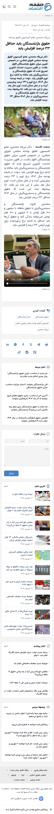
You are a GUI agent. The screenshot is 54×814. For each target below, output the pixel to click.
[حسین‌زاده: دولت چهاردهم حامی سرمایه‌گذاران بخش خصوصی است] (42, 629)
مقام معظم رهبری (40, 770)
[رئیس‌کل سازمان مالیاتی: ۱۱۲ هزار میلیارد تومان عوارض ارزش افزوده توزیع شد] (42, 540)
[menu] (15, 7)
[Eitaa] (35, 352)
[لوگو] (40, 6)
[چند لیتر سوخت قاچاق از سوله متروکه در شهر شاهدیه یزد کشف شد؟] (42, 570)
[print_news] (47, 344)
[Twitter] (31, 344)
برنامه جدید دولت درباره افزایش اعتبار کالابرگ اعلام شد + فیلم (19, 509)
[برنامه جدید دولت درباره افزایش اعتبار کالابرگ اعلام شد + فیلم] (42, 511)
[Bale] (27, 352)
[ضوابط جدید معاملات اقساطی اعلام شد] (42, 600)
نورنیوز (13, 775)
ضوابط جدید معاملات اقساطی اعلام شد (20, 598)
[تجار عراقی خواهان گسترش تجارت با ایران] (42, 555)
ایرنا (22, 775)
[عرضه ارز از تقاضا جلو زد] (42, 496)
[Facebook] (23, 344)
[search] (9, 6)
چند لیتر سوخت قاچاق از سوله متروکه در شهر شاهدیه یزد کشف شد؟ (18, 568)
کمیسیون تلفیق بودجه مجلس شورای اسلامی (32, 323)
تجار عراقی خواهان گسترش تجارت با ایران (21, 553)
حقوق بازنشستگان (42, 317)
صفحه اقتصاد (44, 25)
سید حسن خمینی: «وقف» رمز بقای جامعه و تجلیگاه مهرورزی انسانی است (25, 809)
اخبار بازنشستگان (24, 317)
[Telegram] (39, 344)
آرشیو (6, 486)
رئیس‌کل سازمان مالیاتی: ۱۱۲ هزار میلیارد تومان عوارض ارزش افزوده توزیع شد (19, 539)
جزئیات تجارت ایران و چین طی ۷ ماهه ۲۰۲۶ (19, 583)
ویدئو (34, 25)
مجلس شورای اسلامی (38, 775)
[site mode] (4, 6)
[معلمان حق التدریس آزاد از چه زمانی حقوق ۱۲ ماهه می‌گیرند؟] (42, 526)
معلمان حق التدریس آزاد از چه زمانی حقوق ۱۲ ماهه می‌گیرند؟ (19, 524)
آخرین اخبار (40, 486)
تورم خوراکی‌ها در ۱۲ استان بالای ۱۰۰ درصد (19, 613)
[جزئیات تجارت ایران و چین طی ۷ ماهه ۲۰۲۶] (42, 585)
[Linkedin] (7, 344)
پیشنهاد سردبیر (38, 707)
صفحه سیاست (19, 780)
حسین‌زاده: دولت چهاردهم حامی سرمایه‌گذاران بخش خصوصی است (18, 628)
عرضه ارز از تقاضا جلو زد (22, 494)
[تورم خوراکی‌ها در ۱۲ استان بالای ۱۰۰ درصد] (42, 615)
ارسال (11, 473)
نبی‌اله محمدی (43, 329)
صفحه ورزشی (35, 780)
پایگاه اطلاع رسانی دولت (19, 770)
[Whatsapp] (15, 344)
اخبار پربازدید (39, 646)
